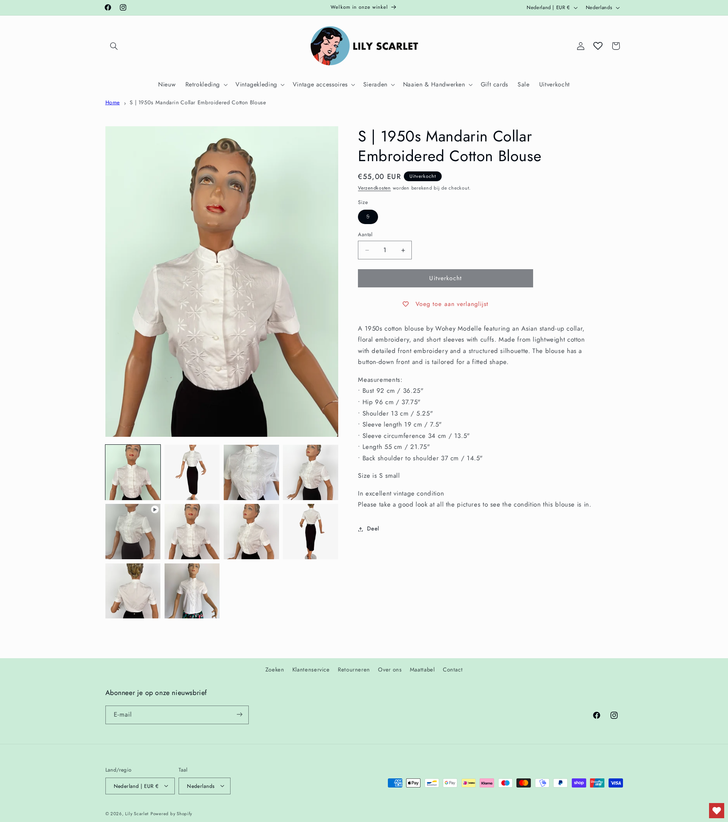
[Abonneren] (239, 714)
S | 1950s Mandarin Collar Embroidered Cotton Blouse (198, 102)
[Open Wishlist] (598, 46)
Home (112, 102)
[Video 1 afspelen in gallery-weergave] (133, 531)
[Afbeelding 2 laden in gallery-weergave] (192, 472)
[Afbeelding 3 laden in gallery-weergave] (251, 472)
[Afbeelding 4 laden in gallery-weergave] (310, 472)
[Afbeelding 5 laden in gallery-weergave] (192, 531)
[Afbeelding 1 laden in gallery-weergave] (133, 472)
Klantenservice (311, 669)
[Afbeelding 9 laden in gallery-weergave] (192, 591)
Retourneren (354, 669)
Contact (453, 669)
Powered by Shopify (171, 813)
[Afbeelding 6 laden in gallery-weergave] (251, 531)
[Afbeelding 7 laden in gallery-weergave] (310, 531)
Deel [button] (373, 529)
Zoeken (274, 669)
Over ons (390, 669)
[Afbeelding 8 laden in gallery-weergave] (133, 591)
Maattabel (422, 669)
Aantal (365, 234)
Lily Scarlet (137, 813)
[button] (114, 46)
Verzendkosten (374, 188)
